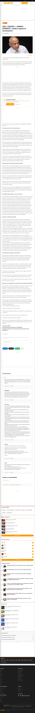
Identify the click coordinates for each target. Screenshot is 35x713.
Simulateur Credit (20, 679)
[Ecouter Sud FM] (33, 548)
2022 (13, 660)
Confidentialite (20, 690)
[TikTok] (33, 0)
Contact (19, 689)
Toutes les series (17, 535)
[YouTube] (32, 0)
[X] (21, 695)
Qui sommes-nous (20, 688)
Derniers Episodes (2, 688)
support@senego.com (28, 706)
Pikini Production (2, 693)
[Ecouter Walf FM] (33, 551)
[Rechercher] (20, 3)
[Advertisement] (17, 13)
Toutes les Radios (2, 696)
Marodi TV (1, 689)
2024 (7, 660)
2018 (25, 660)
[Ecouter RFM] (33, 542)
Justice (1, 672)
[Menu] (2, 3)
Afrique (1, 684)
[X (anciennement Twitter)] (30, 0)
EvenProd (1, 690)
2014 (5, 662)
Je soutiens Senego (10, 104)
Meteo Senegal (20, 671)
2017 (28, 660)
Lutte (0, 680)
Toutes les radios (17, 559)
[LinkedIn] (27, 695)
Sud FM (1, 700)
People (1, 676)
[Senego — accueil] (8, 3)
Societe (1, 671)
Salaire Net (19, 672)
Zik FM (1, 699)
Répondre (12, 439)
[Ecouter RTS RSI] (33, 554)
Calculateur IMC (20, 676)
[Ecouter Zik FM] (33, 545)
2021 (16, 660)
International (1, 675)
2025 (5, 660)
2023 (10, 660)
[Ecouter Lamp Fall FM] (33, 557)
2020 (19, 660)
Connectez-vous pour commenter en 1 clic (15, 484)
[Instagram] (25, 695)
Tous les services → (20, 680)
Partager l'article (17, 104)
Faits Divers (1, 681)
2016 (31, 660)
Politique (1, 670)
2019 (22, 660)
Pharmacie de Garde (20, 675)
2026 (2, 660)
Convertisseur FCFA (20, 670)
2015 (2, 662)
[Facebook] (28, 0)
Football (1, 679)
